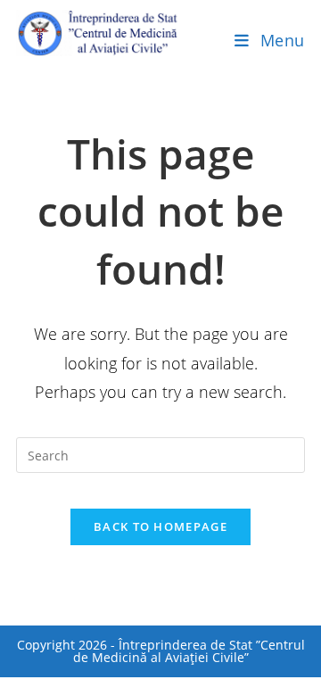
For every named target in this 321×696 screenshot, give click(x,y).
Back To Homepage (160, 526)
